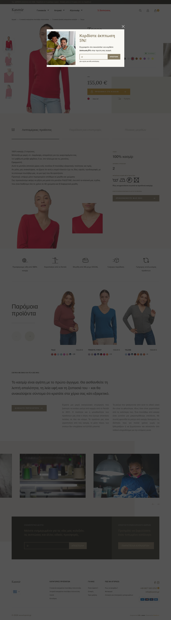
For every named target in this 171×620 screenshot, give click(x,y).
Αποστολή (114, 57)
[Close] (122, 26)
